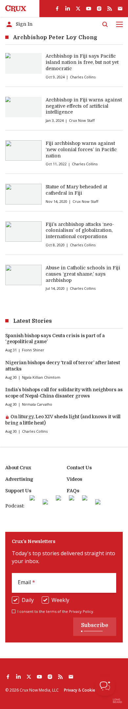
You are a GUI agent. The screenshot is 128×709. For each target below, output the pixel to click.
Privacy (70, 690)
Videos (74, 479)
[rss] (109, 8)
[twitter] (78, 8)
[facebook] (57, 8)
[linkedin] (67, 8)
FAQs (73, 490)
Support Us (18, 490)
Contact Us (79, 467)
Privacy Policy (81, 611)
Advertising (19, 479)
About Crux (18, 467)
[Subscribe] (120, 8)
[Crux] (15, 8)
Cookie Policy (94, 690)
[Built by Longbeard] (117, 701)
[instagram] (99, 8)
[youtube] (88, 8)
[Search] (105, 24)
